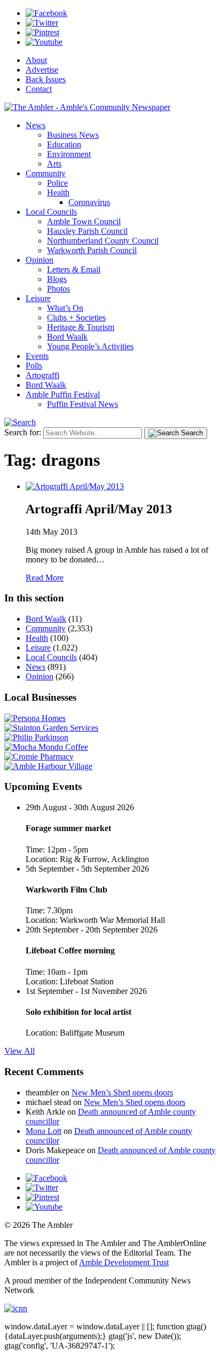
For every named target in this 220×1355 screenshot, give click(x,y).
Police (57, 182)
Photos (58, 288)
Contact (39, 88)
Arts (54, 163)
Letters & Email (73, 269)
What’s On (65, 307)
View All (19, 1050)
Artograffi (42, 375)
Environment (69, 154)
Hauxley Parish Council (87, 231)
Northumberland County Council (103, 240)
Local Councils (51, 211)
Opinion (39, 259)
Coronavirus (89, 202)
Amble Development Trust (124, 1262)
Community (46, 173)
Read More (45, 577)
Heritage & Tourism (80, 327)
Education (64, 144)
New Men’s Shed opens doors (122, 1092)
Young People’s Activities (90, 346)
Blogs (57, 279)
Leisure (38, 298)
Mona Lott (43, 1130)
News (35, 125)
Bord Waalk (67, 336)
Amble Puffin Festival (63, 394)
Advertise (42, 69)
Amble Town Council (84, 221)
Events (37, 356)
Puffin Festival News (82, 404)
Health (58, 192)
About (36, 60)
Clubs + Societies (76, 317)
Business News (73, 134)
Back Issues (46, 79)
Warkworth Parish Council (92, 250)
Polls (34, 365)
